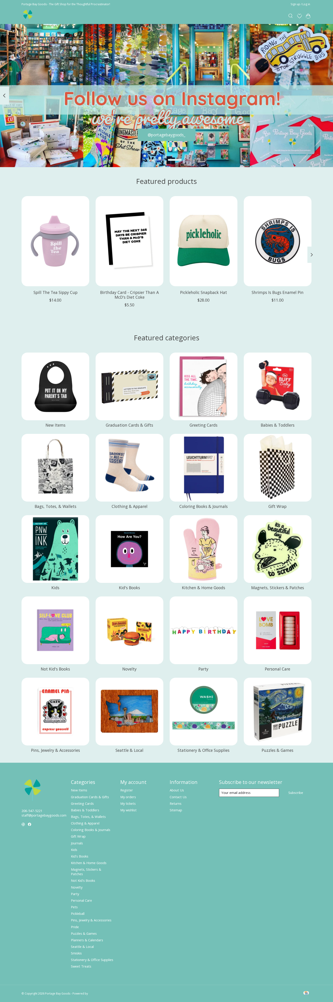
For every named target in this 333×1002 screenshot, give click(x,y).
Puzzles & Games (277, 750)
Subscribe (295, 792)
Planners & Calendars (87, 940)
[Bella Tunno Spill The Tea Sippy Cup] (55, 241)
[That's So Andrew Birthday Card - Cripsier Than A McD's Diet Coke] (129, 241)
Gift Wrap (277, 506)
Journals (77, 843)
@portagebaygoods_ (167, 134)
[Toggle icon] (290, 16)
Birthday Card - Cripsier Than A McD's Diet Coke (129, 294)
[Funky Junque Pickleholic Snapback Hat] (203, 241)
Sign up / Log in (300, 4)
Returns (175, 803)
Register (126, 790)
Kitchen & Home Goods (203, 587)
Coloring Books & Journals (203, 506)
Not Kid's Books (55, 669)
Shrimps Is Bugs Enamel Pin (278, 292)
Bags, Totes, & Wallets (55, 506)
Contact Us (178, 797)
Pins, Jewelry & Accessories (55, 750)
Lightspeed (96, 993)
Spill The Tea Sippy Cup (55, 292)
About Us (177, 790)
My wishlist (128, 810)
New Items (55, 425)
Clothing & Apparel (129, 506)
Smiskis (76, 953)
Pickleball (77, 913)
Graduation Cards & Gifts (129, 425)
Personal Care (277, 669)
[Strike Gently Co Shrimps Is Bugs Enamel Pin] (277, 241)
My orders (128, 797)
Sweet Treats (81, 966)
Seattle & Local (129, 750)
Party (203, 669)
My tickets (128, 803)
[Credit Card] (306, 993)
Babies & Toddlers (277, 425)
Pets (74, 907)
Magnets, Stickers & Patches (277, 587)
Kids (55, 587)
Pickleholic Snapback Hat (203, 292)
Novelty (129, 669)
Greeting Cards (203, 425)
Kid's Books (129, 587)
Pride (75, 927)
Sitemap (176, 810)
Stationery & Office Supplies (203, 750)
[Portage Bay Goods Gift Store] (28, 16)
